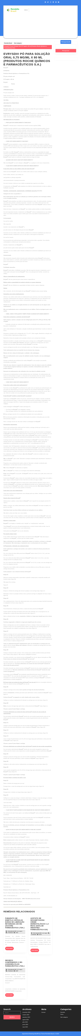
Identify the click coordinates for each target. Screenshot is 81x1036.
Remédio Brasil (8, 43)
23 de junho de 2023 (12, 969)
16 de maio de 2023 (37, 933)
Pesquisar (65, 42)
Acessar (43, 1012)
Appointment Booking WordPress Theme (33, 1033)
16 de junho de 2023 (12, 931)
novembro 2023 (26, 1012)
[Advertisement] (40, 25)
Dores (61, 1014)
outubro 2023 (25, 1014)
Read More (10, 949)
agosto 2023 (25, 1019)
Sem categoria (17, 43)
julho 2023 (25, 1022)
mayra (20, 931)
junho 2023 (25, 1024)
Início (26, 10)
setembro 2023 (26, 1017)
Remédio (62, 1012)
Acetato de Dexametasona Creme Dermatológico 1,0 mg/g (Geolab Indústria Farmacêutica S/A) (39, 923)
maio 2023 (25, 1027)
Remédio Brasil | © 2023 (52, 1033)
